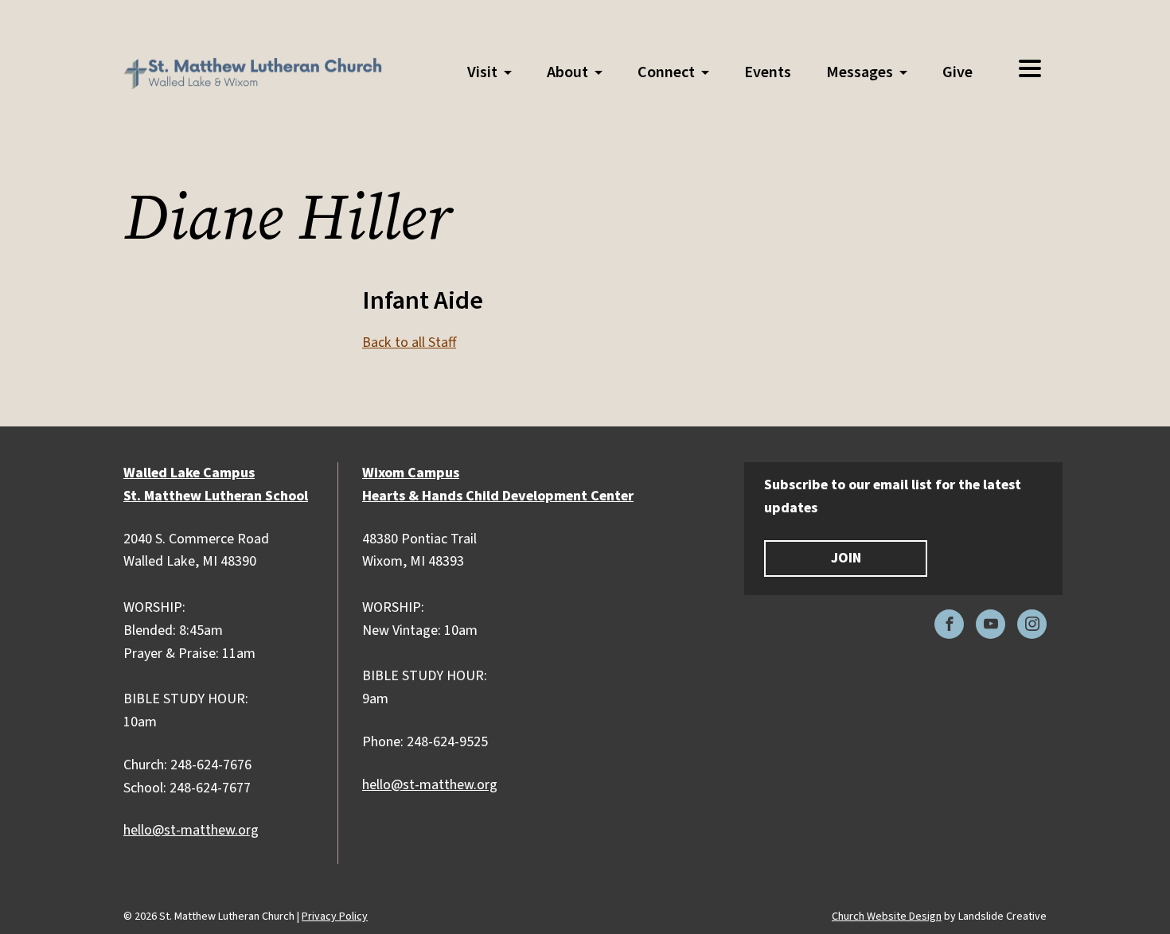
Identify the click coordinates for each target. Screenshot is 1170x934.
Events (767, 72)
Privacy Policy (335, 916)
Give (957, 72)
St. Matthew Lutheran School (215, 496)
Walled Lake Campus (189, 473)
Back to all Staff (409, 342)
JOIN (846, 558)
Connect (666, 72)
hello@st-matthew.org (191, 830)
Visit (482, 72)
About (567, 72)
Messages (859, 72)
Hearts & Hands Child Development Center (498, 496)
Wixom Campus (410, 473)
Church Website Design (887, 916)
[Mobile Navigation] (1029, 69)
